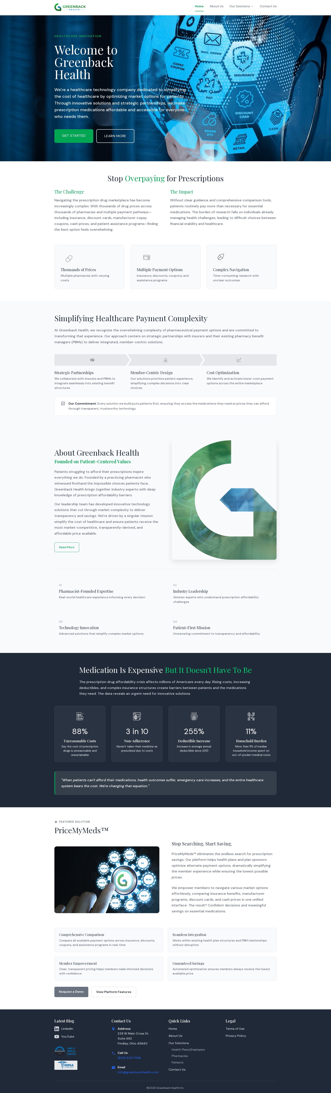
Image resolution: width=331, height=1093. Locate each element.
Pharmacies (180, 1056)
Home (199, 6)
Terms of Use (235, 1029)
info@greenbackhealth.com (138, 1072)
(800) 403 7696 (129, 1058)
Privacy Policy (236, 1036)
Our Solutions (239, 6)
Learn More (115, 136)
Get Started (74, 135)
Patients (178, 1062)
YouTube (67, 1037)
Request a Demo (71, 992)
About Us (216, 6)
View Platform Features (113, 992)
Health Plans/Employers (188, 1050)
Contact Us (268, 6)
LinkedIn (67, 1029)
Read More (66, 547)
